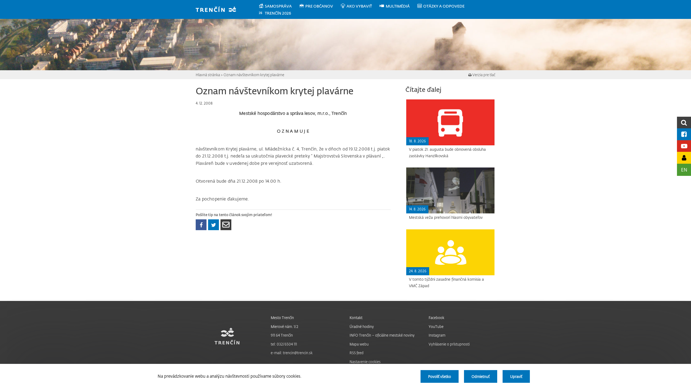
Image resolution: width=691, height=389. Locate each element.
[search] (684, 122)
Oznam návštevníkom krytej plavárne (253, 74)
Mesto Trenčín (282, 317)
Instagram (437, 335)
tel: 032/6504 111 (284, 344)
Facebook (436, 317)
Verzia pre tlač (483, 74)
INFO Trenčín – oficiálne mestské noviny (382, 335)
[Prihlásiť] (684, 157)
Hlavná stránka (208, 74)
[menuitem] (279, 6)
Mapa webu (359, 344)
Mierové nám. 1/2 (284, 326)
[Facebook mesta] (684, 134)
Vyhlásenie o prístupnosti (449, 344)
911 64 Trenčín (282, 335)
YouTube (436, 326)
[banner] (218, 9)
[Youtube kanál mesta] (684, 146)
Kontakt (356, 317)
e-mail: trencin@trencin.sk (292, 352)
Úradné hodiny (362, 326)
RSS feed (357, 352)
